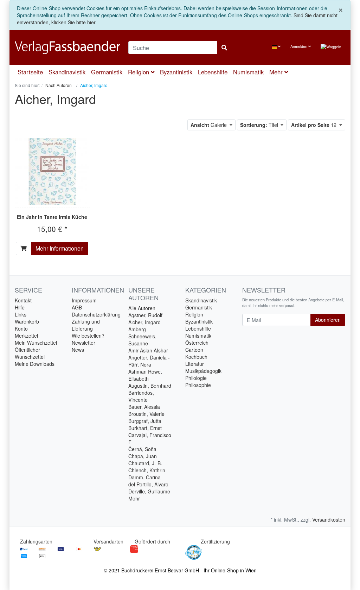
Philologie (196, 377)
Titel (259, 124)
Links (20, 314)
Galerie (209, 124)
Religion (139, 72)
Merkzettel (26, 335)
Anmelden (299, 46)
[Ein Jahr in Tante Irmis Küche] (52, 171)
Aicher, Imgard (144, 322)
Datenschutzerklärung (96, 314)
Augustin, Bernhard (149, 385)
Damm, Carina (144, 477)
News (78, 349)
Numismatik (248, 72)
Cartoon (194, 349)
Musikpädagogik (203, 370)
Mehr (134, 498)
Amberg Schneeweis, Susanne (142, 336)
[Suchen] (224, 47)
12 (314, 124)
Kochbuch (196, 356)
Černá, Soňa (142, 449)
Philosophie (198, 384)
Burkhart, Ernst (145, 427)
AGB (77, 307)
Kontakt (23, 300)
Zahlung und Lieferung (86, 325)
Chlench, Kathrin (146, 470)
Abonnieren (328, 319)
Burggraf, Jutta (144, 420)
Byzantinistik (176, 72)
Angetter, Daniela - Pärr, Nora (149, 361)
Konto (21, 328)
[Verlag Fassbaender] (66, 47)
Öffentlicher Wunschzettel (30, 353)
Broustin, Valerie (146, 413)
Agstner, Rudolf (145, 315)
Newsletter (83, 342)
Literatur (194, 363)
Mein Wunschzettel (36, 342)
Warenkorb (27, 321)
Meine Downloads (34, 363)
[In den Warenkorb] (23, 248)
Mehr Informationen (60, 248)
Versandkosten (328, 519)
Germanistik (106, 72)
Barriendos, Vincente (141, 396)
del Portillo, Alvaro (148, 484)
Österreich (196, 342)
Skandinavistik (67, 72)
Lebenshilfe (212, 72)
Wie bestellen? (88, 335)
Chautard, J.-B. (145, 463)
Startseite (30, 72)
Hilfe (20, 307)
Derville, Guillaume (149, 491)
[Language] (276, 46)
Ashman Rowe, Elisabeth (145, 375)
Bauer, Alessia (144, 406)
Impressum (84, 300)
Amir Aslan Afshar (148, 350)
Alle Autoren (141, 308)
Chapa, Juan (142, 456)
